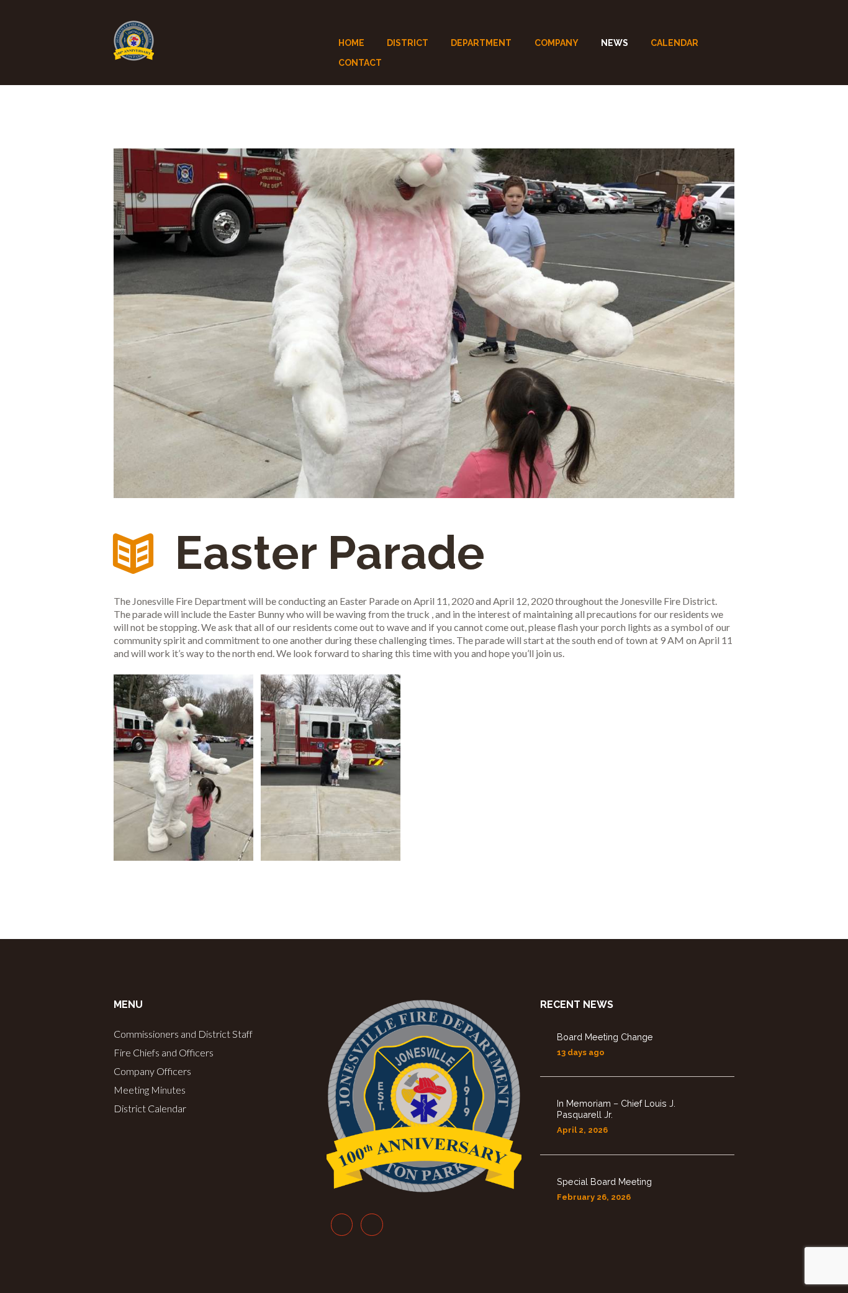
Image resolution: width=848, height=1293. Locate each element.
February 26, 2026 (594, 1197)
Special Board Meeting (604, 1181)
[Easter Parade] (424, 323)
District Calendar (150, 1108)
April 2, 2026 (582, 1130)
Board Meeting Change (605, 1037)
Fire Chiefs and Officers (164, 1052)
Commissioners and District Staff (183, 1034)
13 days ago (581, 1052)
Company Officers (152, 1071)
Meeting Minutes (150, 1090)
